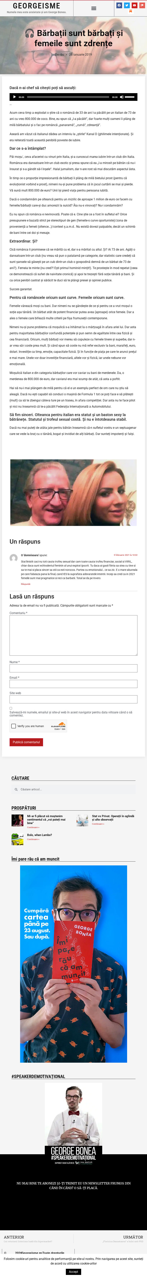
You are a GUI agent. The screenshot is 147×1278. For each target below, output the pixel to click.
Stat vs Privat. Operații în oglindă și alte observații (113, 817)
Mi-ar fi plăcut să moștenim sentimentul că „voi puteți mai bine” (46, 819)
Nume (15, 662)
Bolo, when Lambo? (39, 835)
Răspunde (25, 584)
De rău (59, 54)
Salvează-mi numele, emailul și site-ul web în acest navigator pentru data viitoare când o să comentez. (71, 714)
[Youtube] (134, 5)
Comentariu (18, 613)
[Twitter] (127, 5)
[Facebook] (119, 5)
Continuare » (33, 827)
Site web (15, 693)
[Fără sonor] (122, 97)
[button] (94, 8)
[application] (73, 97)
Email (14, 677)
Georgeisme (36, 5)
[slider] (130, 96)
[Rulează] (14, 97)
